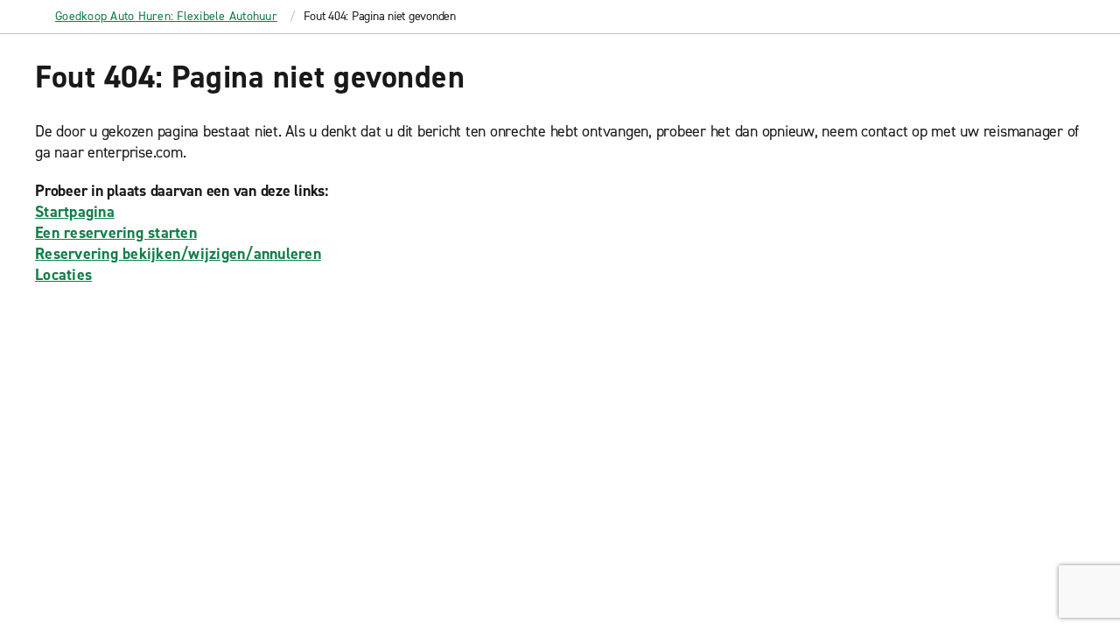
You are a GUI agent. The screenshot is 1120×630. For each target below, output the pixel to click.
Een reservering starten (116, 232)
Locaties (63, 274)
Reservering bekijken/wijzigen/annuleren (178, 253)
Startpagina (75, 211)
